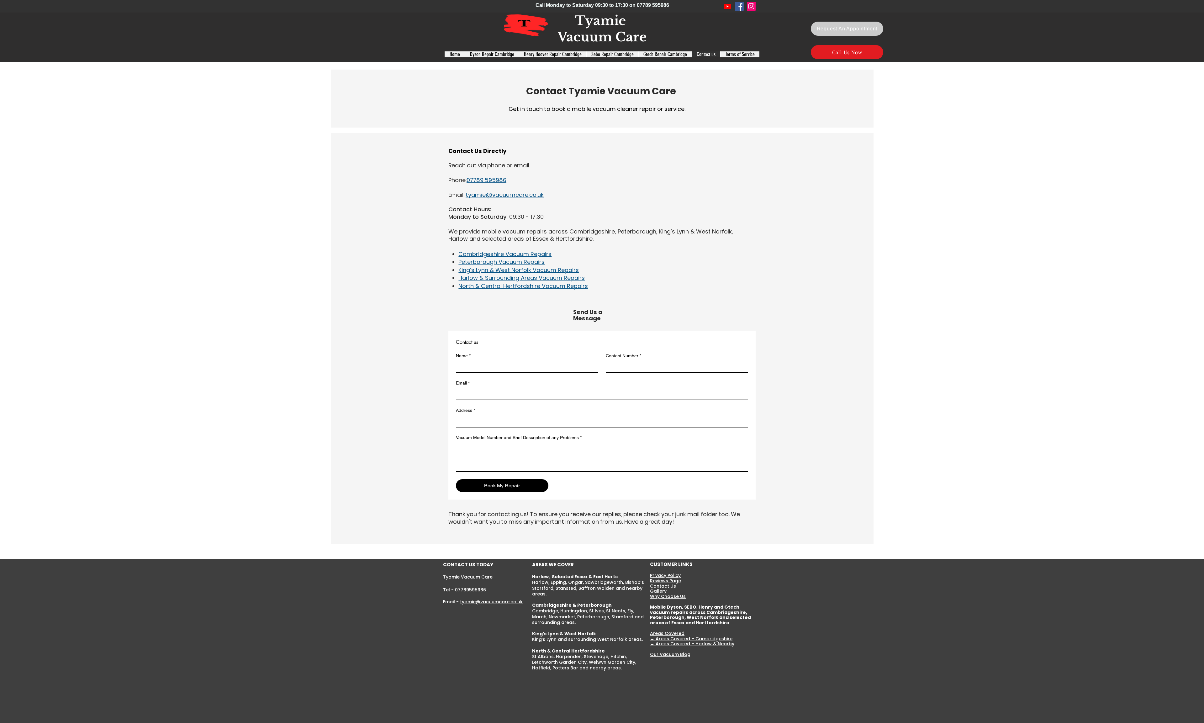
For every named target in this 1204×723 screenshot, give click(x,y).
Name (463, 355)
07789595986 (470, 590)
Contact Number (623, 355)
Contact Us (663, 586)
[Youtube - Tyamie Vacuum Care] (727, 6)
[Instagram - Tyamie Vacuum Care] (751, 6)
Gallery (658, 591)
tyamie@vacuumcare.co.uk (491, 602)
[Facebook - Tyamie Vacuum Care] (739, 6)
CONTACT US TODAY (468, 564)
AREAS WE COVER (553, 564)
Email (463, 382)
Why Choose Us (668, 596)
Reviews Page (665, 581)
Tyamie (602, 21)
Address (465, 410)
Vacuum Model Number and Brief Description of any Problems (519, 437)
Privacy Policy (665, 575)
